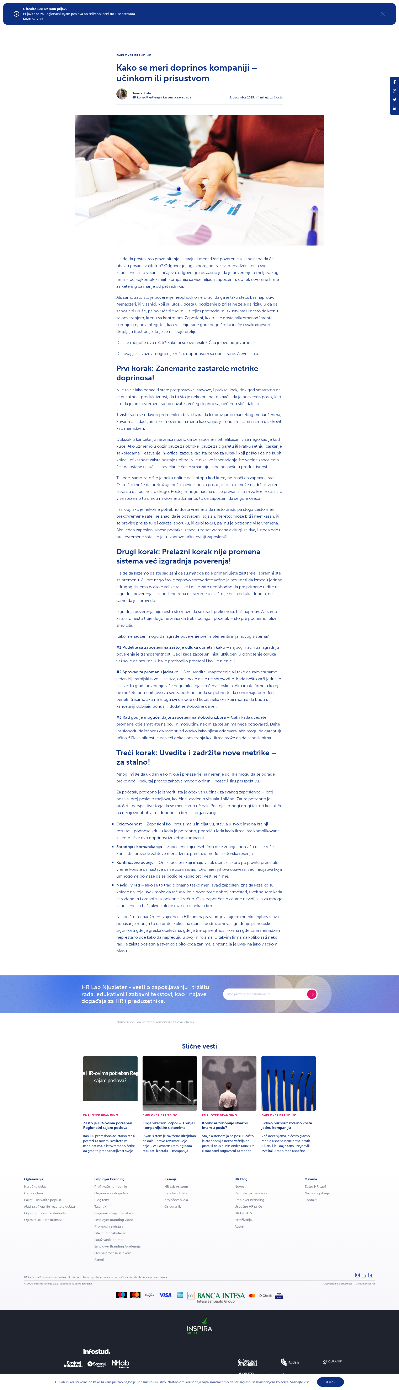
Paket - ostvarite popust (42, 1200)
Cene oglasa (33, 1193)
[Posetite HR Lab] (120, 1364)
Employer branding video (113, 1220)
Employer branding (133, 55)
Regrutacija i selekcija (251, 1193)
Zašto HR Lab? (315, 1187)
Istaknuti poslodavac (110, 1233)
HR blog (241, 1179)
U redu (330, 1382)
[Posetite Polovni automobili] (247, 1362)
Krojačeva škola (176, 1200)
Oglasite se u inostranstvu (44, 1220)
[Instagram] (357, 1277)
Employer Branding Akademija (117, 1246)
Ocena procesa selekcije (113, 1253)
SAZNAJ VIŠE (33, 19)
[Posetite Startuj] (96, 1364)
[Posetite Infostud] (96, 1351)
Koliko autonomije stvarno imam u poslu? (225, 1125)
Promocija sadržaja (108, 1226)
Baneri (99, 1260)
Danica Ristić (142, 93)
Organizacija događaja (111, 1193)
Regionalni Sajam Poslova (113, 1213)
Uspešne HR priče (248, 1206)
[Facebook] (370, 1277)
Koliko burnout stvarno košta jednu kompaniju (286, 1125)
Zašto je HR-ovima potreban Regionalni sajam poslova (107, 1125)
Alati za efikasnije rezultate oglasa (49, 1206)
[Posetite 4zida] (290, 1362)
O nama (311, 1179)
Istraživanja (243, 1220)
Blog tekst (102, 1200)
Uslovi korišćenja (365, 1283)
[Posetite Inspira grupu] (199, 1326)
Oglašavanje (33, 1179)
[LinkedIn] (364, 1277)
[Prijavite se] (311, 994)
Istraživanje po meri (109, 1240)
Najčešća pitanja (317, 1193)
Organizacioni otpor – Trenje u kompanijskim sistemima (170, 1125)
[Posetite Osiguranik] (332, 1362)
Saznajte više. (300, 1382)
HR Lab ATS (243, 1213)
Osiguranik (172, 1206)
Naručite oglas (35, 1187)
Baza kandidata (175, 1193)
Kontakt (311, 1200)
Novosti (240, 1187)
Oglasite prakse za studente (45, 1213)
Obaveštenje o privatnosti (338, 1283)
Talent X (100, 1206)
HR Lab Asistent (176, 1187)
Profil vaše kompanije (110, 1187)
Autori (239, 1226)
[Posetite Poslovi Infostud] (73, 1364)
